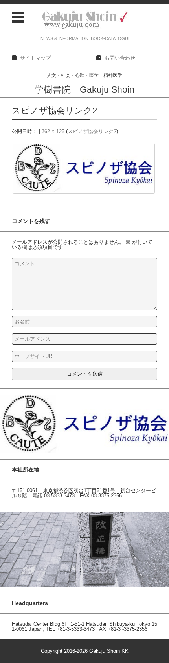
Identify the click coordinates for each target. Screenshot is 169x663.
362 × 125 (53, 131)
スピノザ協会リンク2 (92, 131)
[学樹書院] (85, 20)
